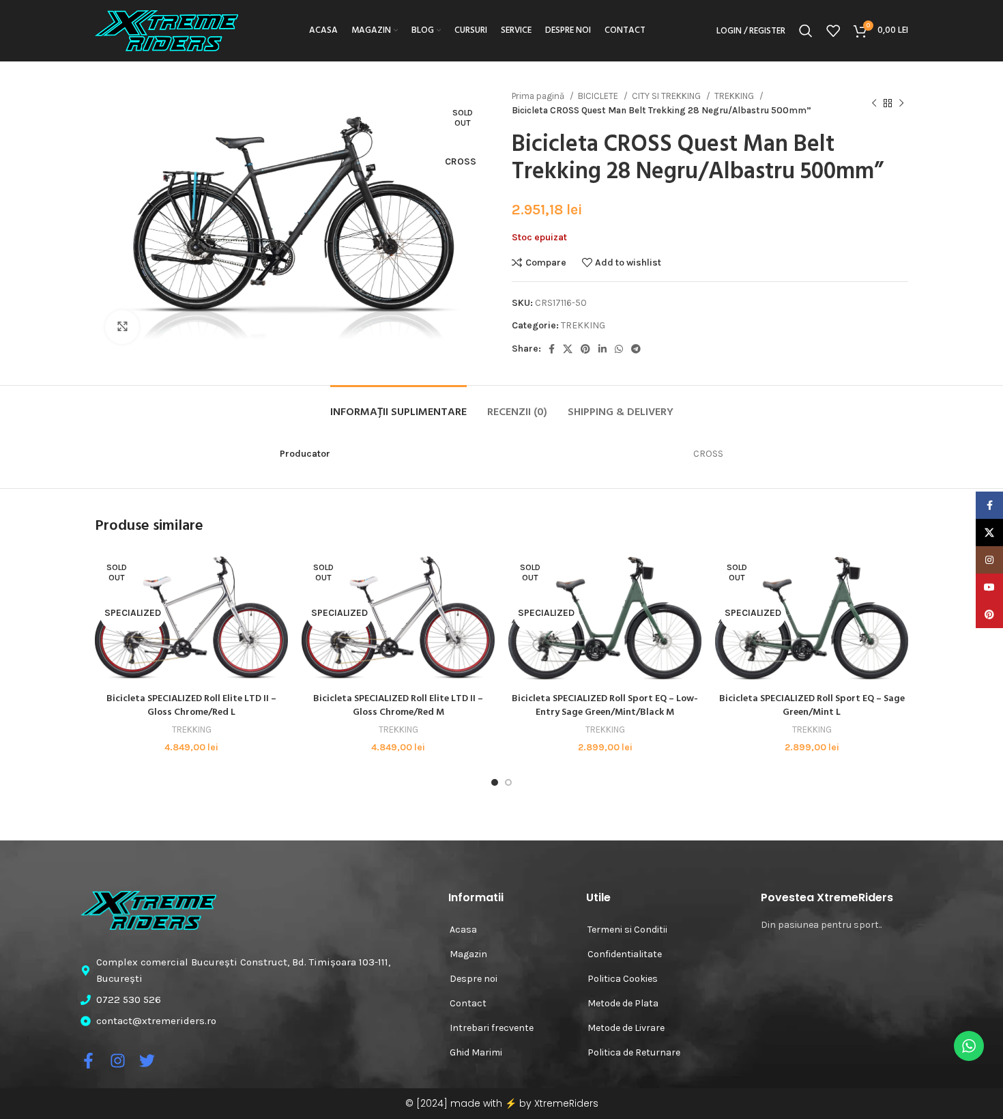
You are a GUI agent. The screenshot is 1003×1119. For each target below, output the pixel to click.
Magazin (468, 954)
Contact (468, 1003)
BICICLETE (599, 96)
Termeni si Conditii (627, 929)
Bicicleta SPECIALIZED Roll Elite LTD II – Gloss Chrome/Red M (398, 705)
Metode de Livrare (626, 1028)
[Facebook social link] (551, 349)
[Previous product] (874, 103)
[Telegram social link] (636, 349)
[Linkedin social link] (602, 349)
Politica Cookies (622, 979)
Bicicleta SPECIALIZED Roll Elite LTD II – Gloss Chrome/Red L (191, 705)
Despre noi (473, 979)
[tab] (398, 406)
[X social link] (568, 349)
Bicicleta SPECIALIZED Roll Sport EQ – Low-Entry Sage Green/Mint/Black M (605, 705)
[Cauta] (805, 30)
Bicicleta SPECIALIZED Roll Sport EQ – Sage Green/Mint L (812, 705)
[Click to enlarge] (122, 327)
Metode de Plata (622, 1003)
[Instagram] (118, 1060)
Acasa (463, 929)
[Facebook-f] (88, 1060)
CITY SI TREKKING (667, 96)
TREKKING (735, 96)
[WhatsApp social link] (619, 349)
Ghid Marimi (476, 1052)
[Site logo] (166, 30)
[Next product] (901, 103)
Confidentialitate (624, 954)
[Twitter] (147, 1060)
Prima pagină (539, 96)
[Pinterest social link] (585, 349)
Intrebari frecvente (492, 1028)
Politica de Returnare (633, 1052)
